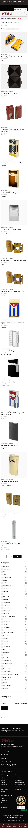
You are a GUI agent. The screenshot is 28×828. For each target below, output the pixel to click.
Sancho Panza (7, 677)
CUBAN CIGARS (7, 585)
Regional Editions (7, 663)
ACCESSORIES (9, 22)
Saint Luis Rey (6, 671)
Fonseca (5, 599)
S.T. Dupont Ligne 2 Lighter (9, 382)
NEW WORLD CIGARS (8, 633)
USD (25, 6)
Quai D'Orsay (6, 652)
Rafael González (7, 658)
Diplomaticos (6, 594)
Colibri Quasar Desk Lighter (9, 93)
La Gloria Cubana (7, 619)
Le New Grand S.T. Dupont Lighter (11, 229)
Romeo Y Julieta (7, 669)
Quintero (5, 655)
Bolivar (5, 572)
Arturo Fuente (6, 569)
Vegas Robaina (7, 685)
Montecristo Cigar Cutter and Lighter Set (13, 260)
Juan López (6, 613)
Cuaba (5, 583)
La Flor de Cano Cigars (9, 616)
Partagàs (5, 638)
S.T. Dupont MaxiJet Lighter (9, 445)
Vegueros (5, 688)
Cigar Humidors (7, 577)
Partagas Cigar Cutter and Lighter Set (12, 291)
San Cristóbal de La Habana (10, 674)
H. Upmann (6, 605)
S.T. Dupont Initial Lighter (8, 351)
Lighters (5, 624)
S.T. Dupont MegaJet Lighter (9, 482)
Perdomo (5, 641)
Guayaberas (6, 602)
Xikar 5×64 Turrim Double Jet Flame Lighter (12, 544)
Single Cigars (6, 680)
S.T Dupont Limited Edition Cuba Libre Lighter (12, 322)
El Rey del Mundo (7, 597)
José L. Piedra (6, 610)
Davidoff (5, 591)
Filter (4, 708)
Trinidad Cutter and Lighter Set (10, 513)
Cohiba (5, 580)
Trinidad (5, 682)
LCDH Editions (6, 621)
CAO (4, 574)
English (18, 9)
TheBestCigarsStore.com (14, 817)
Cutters (5, 588)
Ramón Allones (7, 660)
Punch (4, 649)
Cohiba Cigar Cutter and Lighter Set (12, 57)
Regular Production (8, 666)
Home (2, 22)
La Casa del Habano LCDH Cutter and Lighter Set (12, 130)
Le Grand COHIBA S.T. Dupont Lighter (12, 162)
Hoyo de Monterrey (8, 608)
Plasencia (5, 644)
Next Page (17, 556)
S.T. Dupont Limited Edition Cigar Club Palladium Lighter (12, 413)
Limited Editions (7, 627)
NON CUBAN (6, 635)
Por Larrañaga (6, 646)
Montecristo (6, 630)
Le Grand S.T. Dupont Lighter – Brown (12, 193)
